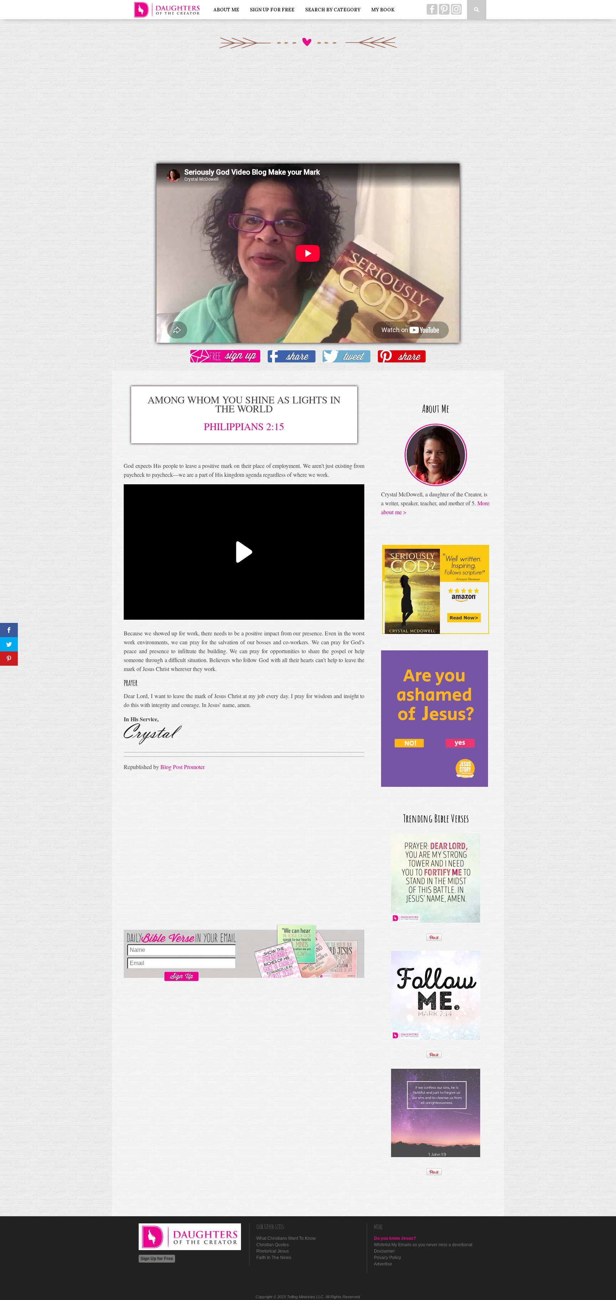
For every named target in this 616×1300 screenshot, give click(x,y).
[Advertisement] (308, 114)
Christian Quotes (272, 1244)
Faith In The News (273, 1257)
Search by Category (332, 10)
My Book (383, 10)
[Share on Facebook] (291, 356)
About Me (226, 10)
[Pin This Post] (402, 356)
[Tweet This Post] (346, 356)
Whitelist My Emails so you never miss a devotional (423, 1244)
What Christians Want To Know (286, 1238)
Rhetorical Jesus (272, 1251)
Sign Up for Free (272, 10)
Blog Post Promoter (182, 766)
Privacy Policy (387, 1257)
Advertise (383, 1264)
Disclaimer (384, 1251)
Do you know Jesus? (395, 1238)
